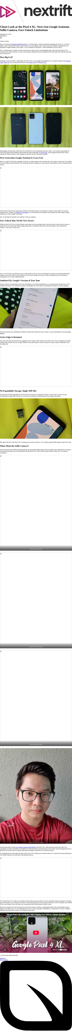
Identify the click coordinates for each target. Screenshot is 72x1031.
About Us (2, 958)
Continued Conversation (22, 212)
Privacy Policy (4, 960)
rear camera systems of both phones (26, 847)
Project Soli (44, 152)
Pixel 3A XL (42, 62)
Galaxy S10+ (32, 62)
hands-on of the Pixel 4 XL (19, 44)
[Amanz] (36, 1030)
